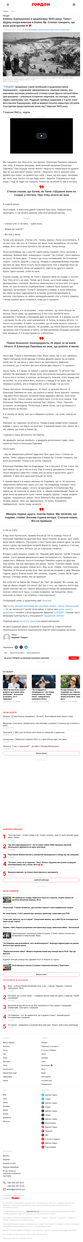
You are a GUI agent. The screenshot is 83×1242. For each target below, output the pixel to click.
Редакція (6, 1159)
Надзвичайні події (10, 1073)
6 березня (45, 600)
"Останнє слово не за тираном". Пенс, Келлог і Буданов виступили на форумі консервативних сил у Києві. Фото (42, 863)
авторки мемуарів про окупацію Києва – (36, 606)
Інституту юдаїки (29, 621)
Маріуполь (7, 1117)
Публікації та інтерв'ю (50, 1046)
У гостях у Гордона (49, 1050)
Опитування (46, 1077)
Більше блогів (41, 753)
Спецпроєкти (47, 1084)
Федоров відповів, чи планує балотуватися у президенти (33, 872)
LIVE (43, 1061)
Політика (6, 1046)
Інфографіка (7, 1077)
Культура (6, 1061)
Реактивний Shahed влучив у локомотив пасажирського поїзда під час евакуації (43, 855)
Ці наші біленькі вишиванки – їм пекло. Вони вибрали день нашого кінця (38, 716)
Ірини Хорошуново (68, 606)
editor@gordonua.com (16, 1189)
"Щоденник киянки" (53, 615)
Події (12, 11)
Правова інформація (11, 1167)
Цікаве (5, 1080)
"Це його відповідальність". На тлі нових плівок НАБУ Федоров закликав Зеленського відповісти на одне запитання (39, 846)
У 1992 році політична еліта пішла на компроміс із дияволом (34, 732)
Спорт (5, 1058)
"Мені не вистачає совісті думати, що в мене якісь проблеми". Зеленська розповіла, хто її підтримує (14, 694)
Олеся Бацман (50, 1123)
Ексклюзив (46, 1065)
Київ (5, 653)
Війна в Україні (8, 1042)
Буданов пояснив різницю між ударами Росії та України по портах (31, 959)
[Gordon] (41, 5)
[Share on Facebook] (16, 647)
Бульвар (8, 672)
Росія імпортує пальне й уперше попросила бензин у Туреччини (40, 965)
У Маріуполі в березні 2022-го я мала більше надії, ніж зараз (35, 739)
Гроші (5, 1050)
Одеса (5, 1102)
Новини (6, 1038)
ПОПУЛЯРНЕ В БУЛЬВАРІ (15, 980)
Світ (4, 1054)
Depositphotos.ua (33, 1211)
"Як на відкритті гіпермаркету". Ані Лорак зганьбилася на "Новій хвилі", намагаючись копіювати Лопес (43, 694)
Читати (73, 658)
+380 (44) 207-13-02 (15, 1186)
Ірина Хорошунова (33, 653)
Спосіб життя (8, 1069)
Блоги (44, 1054)
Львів (5, 1098)
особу (11, 606)
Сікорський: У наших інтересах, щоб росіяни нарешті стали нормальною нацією (38, 907)
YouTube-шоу (47, 1080)
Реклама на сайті (9, 1163)
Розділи (45, 1038)
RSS (46, 1135)
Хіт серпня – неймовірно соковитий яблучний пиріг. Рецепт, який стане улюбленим (43, 1025)
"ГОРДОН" (9, 87)
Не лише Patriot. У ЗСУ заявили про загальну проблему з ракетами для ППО (36, 913)
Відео (44, 1073)
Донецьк (6, 1106)
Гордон (5, 11)
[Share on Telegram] (26, 647)
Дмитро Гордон (51, 1095)
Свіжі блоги (10, 712)
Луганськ (6, 1121)
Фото (43, 1069)
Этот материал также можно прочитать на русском (47, 30)
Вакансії (6, 1156)
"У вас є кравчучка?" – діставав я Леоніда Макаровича (31, 746)
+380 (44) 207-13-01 (15, 1183)
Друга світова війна (17, 653)
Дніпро (5, 1114)
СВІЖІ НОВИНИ (10, 891)
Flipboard (48, 1131)
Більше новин (41, 974)
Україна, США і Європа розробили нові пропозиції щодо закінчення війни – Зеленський (41, 927)
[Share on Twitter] (21, 647)
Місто (5, 1090)
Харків (5, 1110)
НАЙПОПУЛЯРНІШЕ (12, 829)
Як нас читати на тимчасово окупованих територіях (12, 1173)
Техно (5, 1065)
